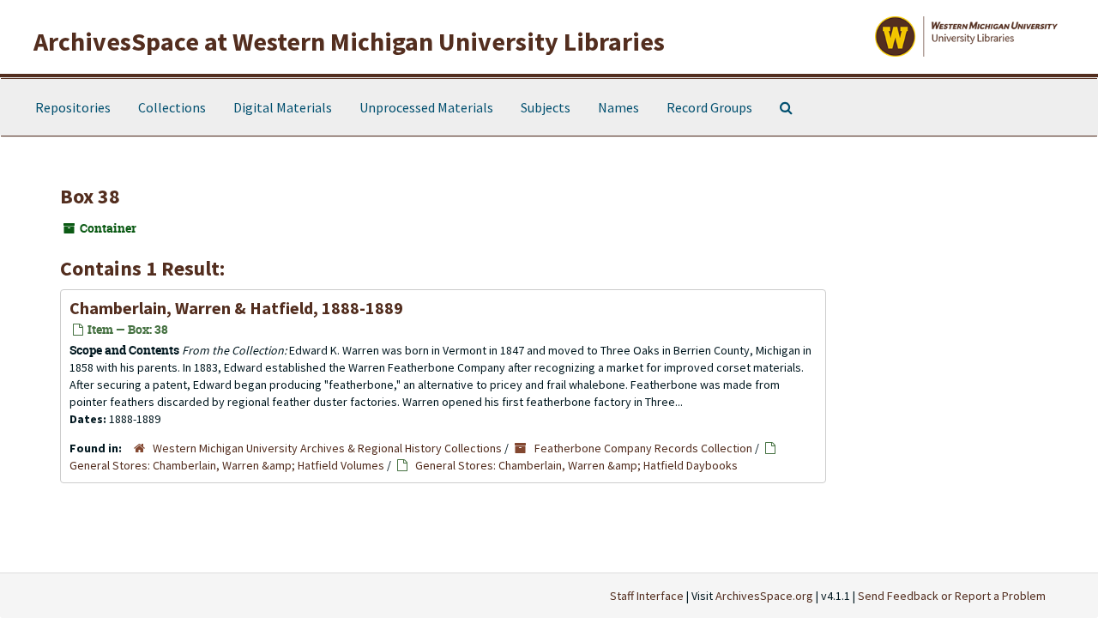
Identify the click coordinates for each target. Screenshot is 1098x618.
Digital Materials (282, 107)
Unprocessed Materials (426, 107)
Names (618, 107)
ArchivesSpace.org (764, 595)
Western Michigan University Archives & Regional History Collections (327, 448)
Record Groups (709, 107)
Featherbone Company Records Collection (643, 448)
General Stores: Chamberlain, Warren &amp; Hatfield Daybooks (576, 465)
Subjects (545, 107)
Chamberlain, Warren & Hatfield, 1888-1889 (236, 307)
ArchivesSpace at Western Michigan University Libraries (349, 41)
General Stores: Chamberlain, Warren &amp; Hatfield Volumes (226, 465)
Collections (172, 107)
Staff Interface (647, 595)
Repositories (73, 107)
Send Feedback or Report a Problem (952, 595)
